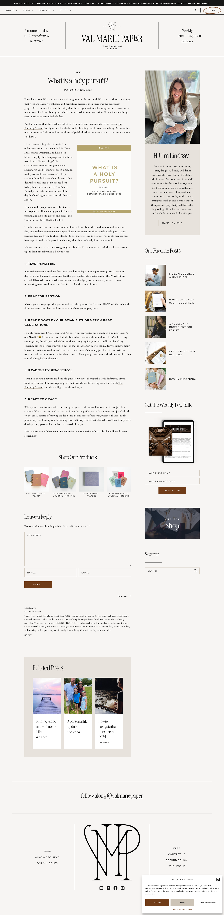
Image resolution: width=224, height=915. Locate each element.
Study (64, 10)
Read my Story (172, 222)
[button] (217, 879)
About (10, 10)
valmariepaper (127, 795)
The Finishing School (55, 370)
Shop (212, 10)
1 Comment (85, 90)
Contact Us (176, 854)
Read (27, 10)
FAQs (176, 848)
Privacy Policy (187, 909)
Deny (182, 902)
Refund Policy (176, 860)
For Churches (47, 863)
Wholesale (177, 866)
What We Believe (47, 857)
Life (77, 72)
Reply (28, 635)
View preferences (208, 902)
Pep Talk (187, 41)
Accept (157, 902)
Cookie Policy (176, 909)
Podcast (45, 10)
